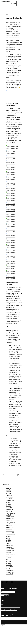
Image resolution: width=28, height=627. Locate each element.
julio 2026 (8, 488)
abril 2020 (8, 563)
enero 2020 (9, 568)
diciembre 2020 (10, 549)
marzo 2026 (9, 495)
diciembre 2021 (10, 531)
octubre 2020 (9, 552)
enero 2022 (9, 529)
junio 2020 (8, 559)
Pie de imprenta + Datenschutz (9, 610)
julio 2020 (8, 558)
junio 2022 (8, 524)
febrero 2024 (9, 509)
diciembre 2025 (10, 500)
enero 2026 (9, 499)
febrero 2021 (9, 545)
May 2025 (8, 504)
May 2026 (8, 491)
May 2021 (8, 540)
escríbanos (9, 342)
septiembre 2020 (10, 554)
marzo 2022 (9, 525)
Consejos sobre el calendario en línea (10, 607)
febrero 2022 (9, 527)
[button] (2, 583)
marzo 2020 (9, 565)
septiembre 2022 (10, 522)
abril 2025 (8, 506)
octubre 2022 (9, 520)
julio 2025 (8, 502)
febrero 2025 (9, 507)
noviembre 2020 (10, 550)
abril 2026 (8, 493)
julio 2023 (8, 515)
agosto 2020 (9, 556)
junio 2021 (8, 538)
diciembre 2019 (10, 570)
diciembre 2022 (10, 516)
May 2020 (8, 561)
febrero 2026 (9, 497)
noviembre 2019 (10, 572)
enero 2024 (9, 511)
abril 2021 (8, 541)
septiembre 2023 (10, 513)
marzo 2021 (9, 543)
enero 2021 (9, 547)
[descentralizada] (5, 1)
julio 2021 (8, 536)
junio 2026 (8, 490)
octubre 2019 (9, 574)
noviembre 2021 (10, 533)
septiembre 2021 (10, 534)
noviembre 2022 (10, 518)
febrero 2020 (9, 566)
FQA (2, 604)
